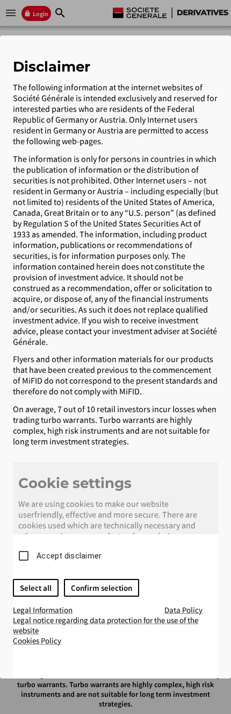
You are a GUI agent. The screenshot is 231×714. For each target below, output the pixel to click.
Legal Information (43, 610)
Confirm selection (101, 588)
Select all (36, 588)
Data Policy (183, 610)
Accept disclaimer (69, 556)
